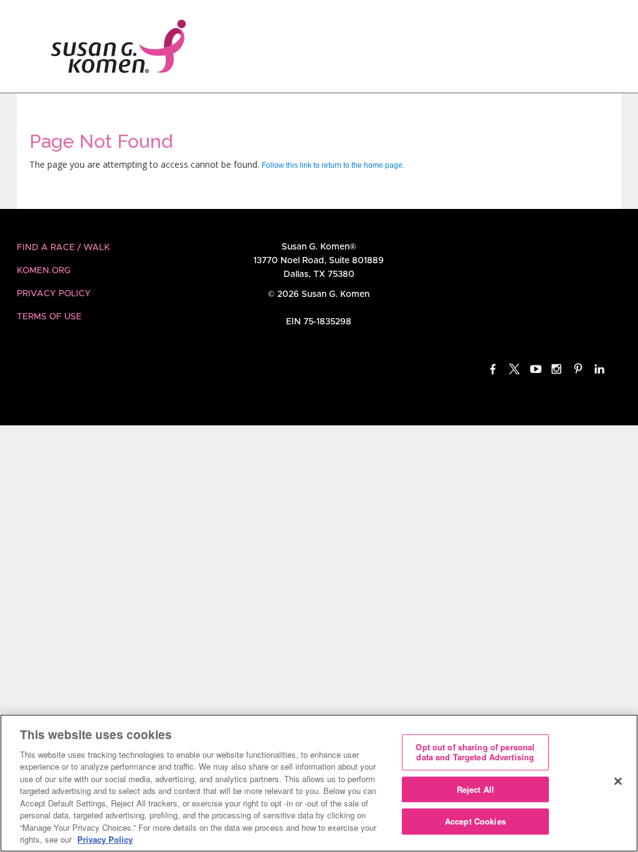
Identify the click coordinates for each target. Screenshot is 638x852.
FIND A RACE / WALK (63, 247)
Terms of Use (49, 316)
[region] (319, 783)
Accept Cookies (475, 822)
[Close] (618, 781)
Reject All (475, 789)
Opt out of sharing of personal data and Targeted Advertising (475, 752)
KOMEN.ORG (43, 270)
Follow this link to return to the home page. (333, 165)
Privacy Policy (54, 293)
